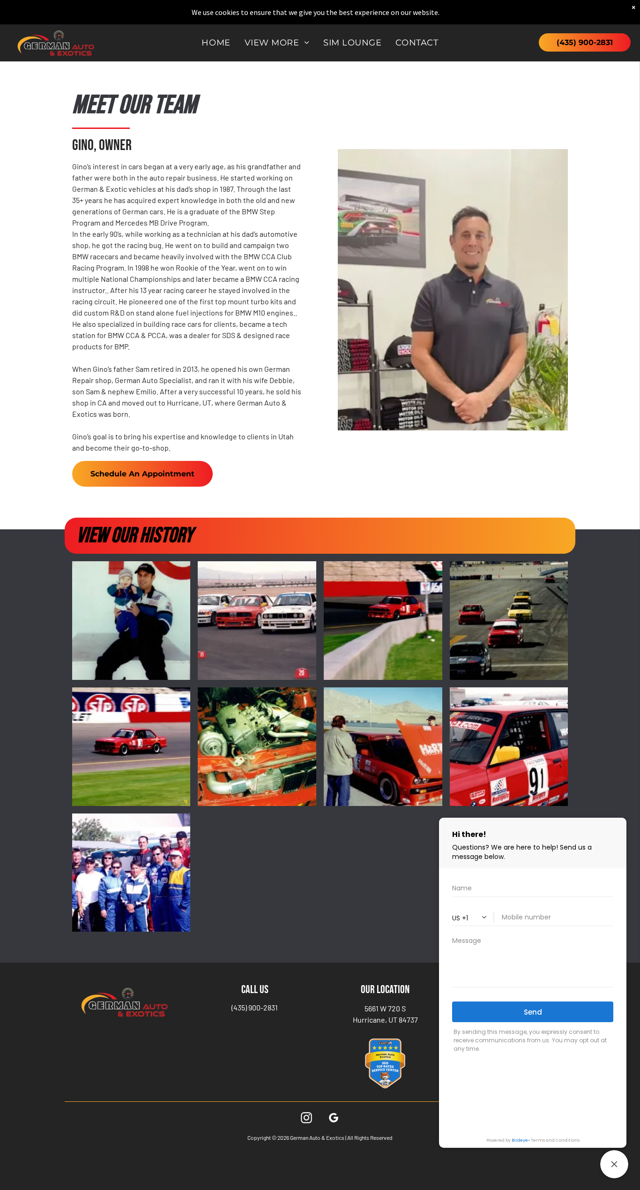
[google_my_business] (333, 1119)
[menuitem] (215, 43)
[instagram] (306, 1119)
